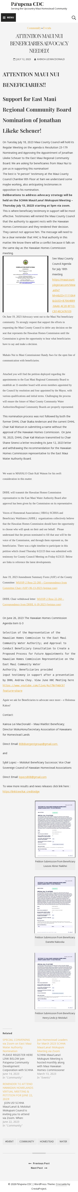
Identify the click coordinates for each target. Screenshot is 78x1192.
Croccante (61, 1184)
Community (34, 28)
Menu (10, 17)
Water (63, 1141)
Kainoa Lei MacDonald (51, 59)
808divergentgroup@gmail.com (38, 744)
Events (47, 28)
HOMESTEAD (47, 1141)
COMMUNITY (27, 1141)
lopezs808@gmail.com (33, 777)
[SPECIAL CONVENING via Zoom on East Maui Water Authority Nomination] (20, 1058)
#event (9, 1141)
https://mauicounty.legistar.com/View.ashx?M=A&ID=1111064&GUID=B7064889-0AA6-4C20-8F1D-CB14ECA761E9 (63, 295)
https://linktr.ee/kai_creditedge (21, 791)
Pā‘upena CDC (27, 4)
